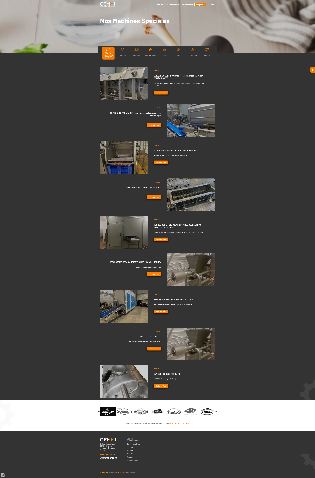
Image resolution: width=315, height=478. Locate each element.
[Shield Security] (2, 475)
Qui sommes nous (172, 5)
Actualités (130, 454)
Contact (211, 5)
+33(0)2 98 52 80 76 (180, 423)
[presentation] (99, 412)
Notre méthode (187, 5)
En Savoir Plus (161, 93)
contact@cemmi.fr (107, 455)
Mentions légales (130, 472)
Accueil (160, 5)
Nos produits (200, 5)
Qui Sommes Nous (133, 444)
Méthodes (130, 447)
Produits (130, 450)
